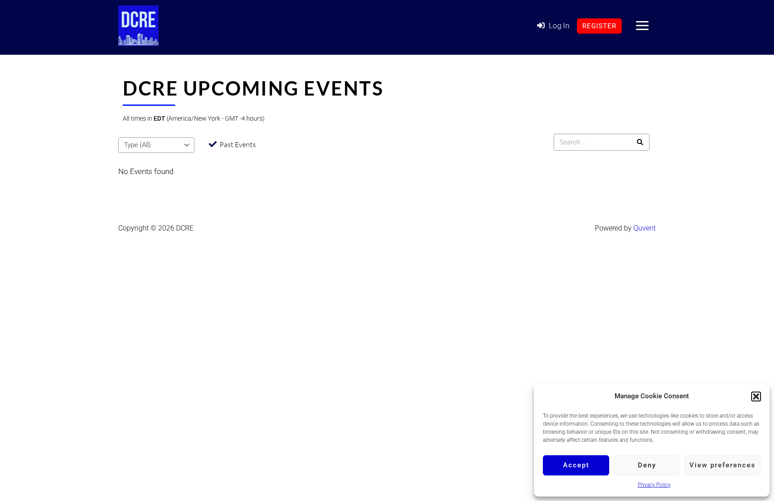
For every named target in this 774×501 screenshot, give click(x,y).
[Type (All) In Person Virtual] (156, 145)
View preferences (722, 465)
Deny (647, 465)
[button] (756, 396)
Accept (576, 465)
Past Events (237, 144)
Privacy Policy (654, 485)
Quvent (644, 228)
